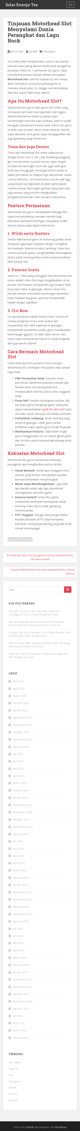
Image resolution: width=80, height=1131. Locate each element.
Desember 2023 (22, 892)
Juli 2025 (18, 754)
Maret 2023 (20, 957)
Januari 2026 (20, 710)
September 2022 (23, 1001)
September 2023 (23, 914)
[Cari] (67, 589)
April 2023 (19, 950)
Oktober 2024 (21, 819)
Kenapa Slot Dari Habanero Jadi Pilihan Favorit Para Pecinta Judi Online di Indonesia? (40, 634)
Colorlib (29, 1127)
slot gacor (15, 1081)
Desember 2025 (22, 717)
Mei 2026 (18, 681)
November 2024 (22, 812)
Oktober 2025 (21, 732)
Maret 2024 (20, 870)
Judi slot (13, 1100)
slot (11, 1075)
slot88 (12, 1087)
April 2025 (19, 776)
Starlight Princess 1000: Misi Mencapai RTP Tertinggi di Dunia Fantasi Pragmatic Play (34, 612)
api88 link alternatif (53, 409)
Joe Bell (33, 51)
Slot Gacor (49, 51)
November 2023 (22, 899)
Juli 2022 (18, 1016)
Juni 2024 (18, 848)
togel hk (13, 1068)
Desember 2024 (22, 805)
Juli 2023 (18, 928)
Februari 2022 (21, 1037)
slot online (15, 1062)
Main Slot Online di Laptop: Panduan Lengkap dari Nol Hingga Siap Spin (38, 655)
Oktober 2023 (21, 906)
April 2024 (19, 863)
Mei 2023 (18, 943)
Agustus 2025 (21, 746)
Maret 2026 (20, 696)
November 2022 (22, 987)
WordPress (61, 1127)
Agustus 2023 (21, 921)
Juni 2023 (18, 936)
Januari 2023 (20, 972)
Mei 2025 (18, 768)
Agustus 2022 (21, 1008)
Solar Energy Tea (22, 4)
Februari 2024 (21, 877)
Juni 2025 (18, 761)
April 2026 (19, 688)
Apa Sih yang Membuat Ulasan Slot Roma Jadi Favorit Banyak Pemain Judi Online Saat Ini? (36, 623)
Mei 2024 (18, 856)
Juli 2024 (18, 841)
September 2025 (23, 739)
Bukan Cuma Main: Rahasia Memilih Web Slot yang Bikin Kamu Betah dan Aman (39, 644)
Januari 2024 (20, 885)
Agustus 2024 (21, 834)
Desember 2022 (22, 979)
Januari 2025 (20, 797)
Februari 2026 (21, 703)
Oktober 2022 (21, 994)
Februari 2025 (21, 790)
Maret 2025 (20, 783)
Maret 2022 (20, 1030)
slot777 (13, 1094)
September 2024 (23, 826)
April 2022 (19, 1023)
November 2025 (22, 725)
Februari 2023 (21, 965)
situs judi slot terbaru (20, 539)
